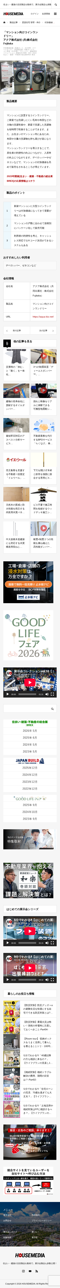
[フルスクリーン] (52, 694)
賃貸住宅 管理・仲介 (24, 53)
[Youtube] (30, 1271)
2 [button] (32, 89)
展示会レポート (10, 1232)
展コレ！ (36, 1232)
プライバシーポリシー (42, 1220)
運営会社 (7, 1215)
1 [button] (28, 89)
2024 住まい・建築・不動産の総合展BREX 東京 (19, 54)
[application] (30, 682)
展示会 (35, 1237)
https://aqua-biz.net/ (43, 316)
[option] (30, 78)
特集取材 (7, 1237)
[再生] (7, 694)
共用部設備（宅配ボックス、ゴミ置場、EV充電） (19, 50)
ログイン (35, 14)
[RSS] (36, 1271)
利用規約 (36, 1215)
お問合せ (7, 1220)
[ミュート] (47, 694)
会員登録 (46, 14)
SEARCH (55, 4)
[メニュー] (55, 14)
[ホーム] (4, 22)
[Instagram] (23, 1271)
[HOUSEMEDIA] (13, 14)
